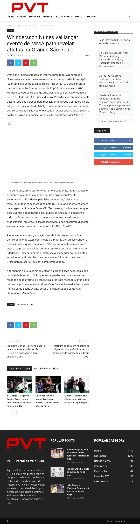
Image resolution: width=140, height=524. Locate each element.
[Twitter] (18, 62)
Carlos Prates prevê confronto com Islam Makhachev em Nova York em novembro (113, 80)
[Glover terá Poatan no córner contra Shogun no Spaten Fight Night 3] (76, 384)
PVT (11, 55)
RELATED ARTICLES (19, 368)
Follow (127, 147)
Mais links (120, 520)
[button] (129, 16)
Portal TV (48, 16)
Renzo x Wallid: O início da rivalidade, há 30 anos (78, 472)
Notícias (21, 16)
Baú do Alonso (64, 16)
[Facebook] (10, 62)
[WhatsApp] (33, 62)
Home (11, 16)
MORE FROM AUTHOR (46, 368)
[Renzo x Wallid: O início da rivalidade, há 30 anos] (57, 472)
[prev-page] (9, 413)
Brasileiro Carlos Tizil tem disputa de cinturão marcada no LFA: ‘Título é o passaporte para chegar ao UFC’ (26, 351)
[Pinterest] (26, 62)
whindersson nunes (25, 304)
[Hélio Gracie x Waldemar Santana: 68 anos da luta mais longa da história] (57, 488)
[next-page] (14, 413)
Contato (79, 16)
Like (129, 140)
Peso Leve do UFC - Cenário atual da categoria (114, 41)
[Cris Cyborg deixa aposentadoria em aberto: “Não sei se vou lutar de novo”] (48, 384)
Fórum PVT (34, 16)
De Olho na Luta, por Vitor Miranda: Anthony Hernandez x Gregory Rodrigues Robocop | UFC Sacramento (113, 59)
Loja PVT (91, 16)
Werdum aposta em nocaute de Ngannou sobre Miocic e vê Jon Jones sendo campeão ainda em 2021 (71, 351)
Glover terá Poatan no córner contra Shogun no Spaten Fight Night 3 (76, 399)
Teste (109, 520)
